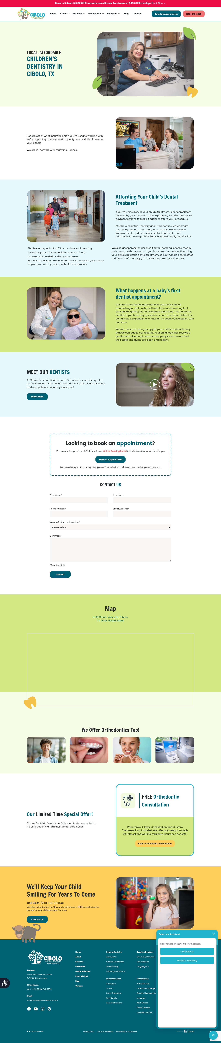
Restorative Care (113, 979)
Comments (55, 536)
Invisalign (141, 998)
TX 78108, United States (110, 620)
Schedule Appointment (166, 14)
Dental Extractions (114, 1003)
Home (53, 14)
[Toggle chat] (213, 1035)
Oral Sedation (143, 962)
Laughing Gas (143, 966)
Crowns (109, 988)
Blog (126, 14)
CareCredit (144, 229)
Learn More (37, 397)
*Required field (57, 565)
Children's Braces (144, 1012)
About (78, 957)
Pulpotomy (111, 984)
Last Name (118, 495)
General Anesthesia (145, 957)
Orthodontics (143, 979)
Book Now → (159, 3)
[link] (31, 14)
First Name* (56, 495)
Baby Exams (111, 957)
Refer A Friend (81, 976)
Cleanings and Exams (115, 971)
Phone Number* (58, 509)
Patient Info (80, 966)
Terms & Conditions (105, 1031)
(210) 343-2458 (193, 14)
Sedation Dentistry (145, 952)
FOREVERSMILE (143, 984)
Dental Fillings (112, 966)
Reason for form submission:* (65, 522)
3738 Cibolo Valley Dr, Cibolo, (110, 617)
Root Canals (111, 998)
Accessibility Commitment (126, 1031)
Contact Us (37, 920)
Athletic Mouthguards (146, 993)
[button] (64, 14)
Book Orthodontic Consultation (155, 844)
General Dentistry (114, 952)
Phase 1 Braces (143, 1008)
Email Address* (121, 509)
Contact (137, 14)
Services (79, 962)
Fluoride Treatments (115, 962)
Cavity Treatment (113, 993)
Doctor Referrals (82, 971)
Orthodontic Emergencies (148, 988)
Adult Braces (142, 1003)
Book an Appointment (110, 460)
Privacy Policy (88, 1031)
